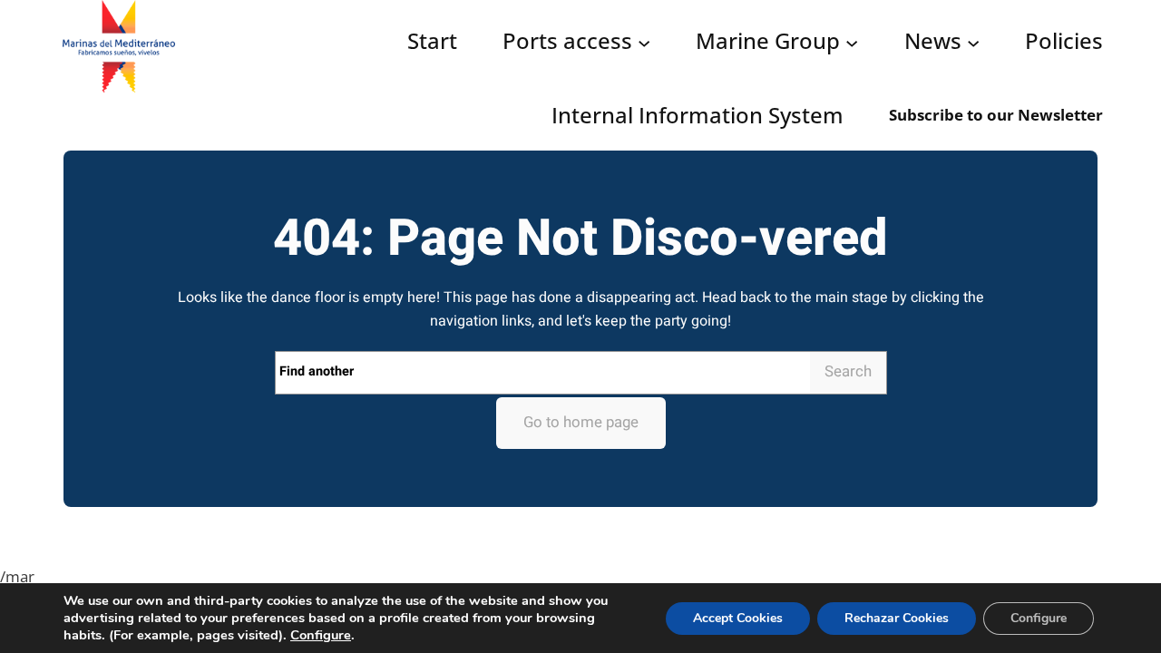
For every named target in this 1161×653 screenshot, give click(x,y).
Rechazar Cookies (896, 618)
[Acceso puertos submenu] (644, 42)
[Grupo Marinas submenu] (851, 42)
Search (848, 371)
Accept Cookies (738, 618)
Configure (320, 635)
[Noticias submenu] (973, 42)
